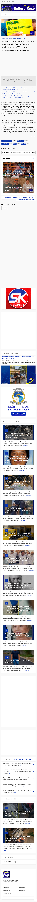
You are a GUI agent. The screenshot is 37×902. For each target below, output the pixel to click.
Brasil (24, 38)
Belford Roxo (8, 38)
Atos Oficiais (21, 887)
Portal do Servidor (7, 893)
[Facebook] (4, 1)
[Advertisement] (18, 64)
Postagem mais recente (11, 197)
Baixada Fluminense (17, 38)
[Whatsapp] (10, 1)
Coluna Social (21, 890)
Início (2, 38)
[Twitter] (2, 1)
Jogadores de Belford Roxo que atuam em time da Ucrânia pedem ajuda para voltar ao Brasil (18, 188)
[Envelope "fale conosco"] (13, 1)
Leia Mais (25, 445)
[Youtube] (7, 1)
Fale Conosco (6, 890)
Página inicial (28, 197)
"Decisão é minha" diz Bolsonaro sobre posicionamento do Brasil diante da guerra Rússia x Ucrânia (18, 173)
